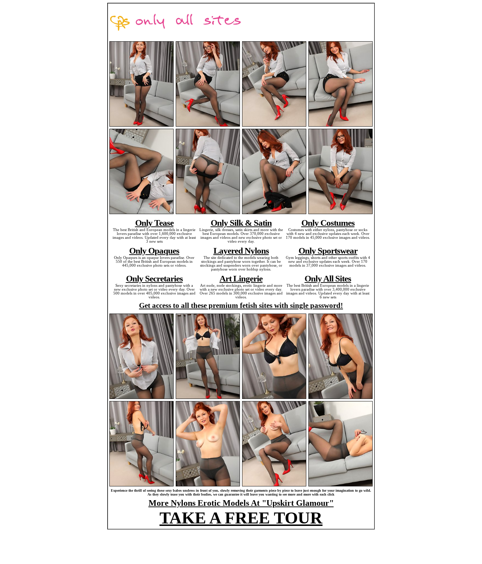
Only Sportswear (328, 250)
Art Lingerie (241, 278)
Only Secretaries (154, 278)
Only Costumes (328, 223)
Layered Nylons (241, 250)
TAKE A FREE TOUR (241, 517)
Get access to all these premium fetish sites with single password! (241, 305)
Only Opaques (154, 250)
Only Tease (154, 223)
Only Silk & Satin (241, 223)
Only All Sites (328, 278)
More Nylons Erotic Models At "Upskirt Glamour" (241, 503)
